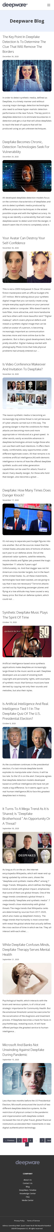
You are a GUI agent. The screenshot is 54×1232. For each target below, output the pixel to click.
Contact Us (27, 1183)
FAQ (28, 1197)
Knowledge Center (28, 1193)
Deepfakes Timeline (27, 1190)
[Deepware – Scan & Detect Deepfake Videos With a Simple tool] (15, 5)
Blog (28, 1186)
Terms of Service (33, 1221)
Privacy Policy (19, 1221)
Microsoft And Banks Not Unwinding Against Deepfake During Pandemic (23, 1050)
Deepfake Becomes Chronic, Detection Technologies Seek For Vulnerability (26, 147)
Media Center (28, 1200)
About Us (28, 1180)
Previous (9, 1140)
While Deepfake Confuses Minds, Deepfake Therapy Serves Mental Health (26, 949)
